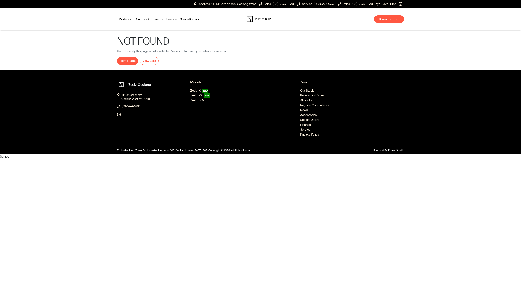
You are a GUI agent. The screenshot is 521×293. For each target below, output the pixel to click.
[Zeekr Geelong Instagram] (401, 4)
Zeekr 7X (196, 95)
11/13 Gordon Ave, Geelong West (233, 4)
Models (124, 19)
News (304, 110)
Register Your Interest (315, 105)
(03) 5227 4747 (324, 4)
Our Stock (142, 19)
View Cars (149, 61)
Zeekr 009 (197, 100)
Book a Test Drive (389, 19)
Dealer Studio (396, 150)
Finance (158, 19)
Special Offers (189, 19)
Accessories (308, 115)
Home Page (128, 61)
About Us (306, 100)
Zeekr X (195, 90)
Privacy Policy (309, 134)
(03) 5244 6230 (283, 4)
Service (171, 19)
